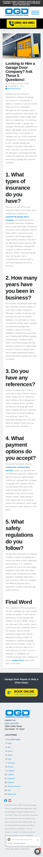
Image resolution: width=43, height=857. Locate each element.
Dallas (9, 743)
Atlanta (9, 755)
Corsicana (11, 763)
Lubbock (10, 774)
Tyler (9, 790)
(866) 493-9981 (12, 723)
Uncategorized (14, 89)
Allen (9, 747)
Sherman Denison (14, 786)
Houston (10, 767)
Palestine (10, 782)
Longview (10, 771)
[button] (35, 12)
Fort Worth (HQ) (13, 739)
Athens (9, 751)
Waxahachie (11, 794)
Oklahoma (11, 778)
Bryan (9, 759)
